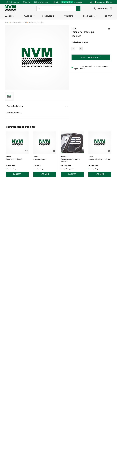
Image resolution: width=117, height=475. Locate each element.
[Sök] (78, 8)
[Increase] (80, 48)
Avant (74, 29)
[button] (110, 8)
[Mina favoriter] (106, 8)
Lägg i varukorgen (90, 57)
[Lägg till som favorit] (109, 29)
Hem (6, 22)
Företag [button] (109, 2)
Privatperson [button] (100, 2)
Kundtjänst (100, 8)
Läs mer (17, 174)
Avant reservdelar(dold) (18, 22)
